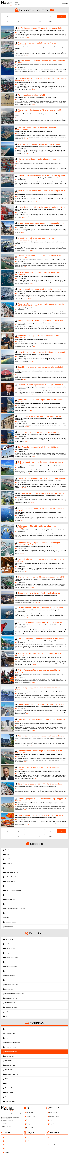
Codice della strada (10, 877)
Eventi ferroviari (9, 971)
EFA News (52, 1141)
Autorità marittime (10, 1033)
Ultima (51, 21)
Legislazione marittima (11, 1074)
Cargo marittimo (9, 1038)
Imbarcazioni (8, 1060)
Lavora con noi (31, 1116)
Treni (6, 1016)
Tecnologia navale (10, 1101)
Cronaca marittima (10, 1047)
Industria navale (9, 1069)
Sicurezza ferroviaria (11, 998)
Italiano (29, 1141)
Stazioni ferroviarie (10, 1002)
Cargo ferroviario (10, 948)
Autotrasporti (9, 868)
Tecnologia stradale (10, 922)
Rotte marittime (9, 1092)
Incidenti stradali (10, 899)
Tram (6, 1011)
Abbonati (29, 1120)
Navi (6, 1078)
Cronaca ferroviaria (10, 962)
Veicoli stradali (9, 926)
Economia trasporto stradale (13, 890)
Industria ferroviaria (10, 980)
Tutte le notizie (9, 849)
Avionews (52, 1137)
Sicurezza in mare (10, 1096)
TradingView (53, 1144)
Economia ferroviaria (11, 966)
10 (40, 21)
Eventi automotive (10, 895)
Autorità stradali (9, 858)
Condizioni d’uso (30, 1127)
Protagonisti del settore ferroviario (14, 993)
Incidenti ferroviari (10, 975)
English (29, 1137)
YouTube (6, 1137)
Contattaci (30, 1112)
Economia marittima (11, 1051)
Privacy (28, 1124)
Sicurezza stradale (10, 913)
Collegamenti (9, 953)
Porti (6, 1083)
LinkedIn (6, 1152)
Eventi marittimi (9, 1056)
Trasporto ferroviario (54, 1120)
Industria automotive (11, 904)
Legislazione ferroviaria (11, 984)
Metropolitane (9, 989)
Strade (7, 917)
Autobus (7, 854)
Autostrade (8, 863)
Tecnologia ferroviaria (11, 1007)
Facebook (7, 1141)
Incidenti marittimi (10, 1065)
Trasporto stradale (54, 1116)
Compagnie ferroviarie (11, 957)
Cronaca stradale (10, 886)
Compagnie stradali (10, 881)
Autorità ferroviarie (10, 944)
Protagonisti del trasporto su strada (15, 908)
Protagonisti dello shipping (12, 1087)
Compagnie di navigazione (12, 1042)
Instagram (7, 1144)
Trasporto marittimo (54, 1124)
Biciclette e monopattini (12, 872)
